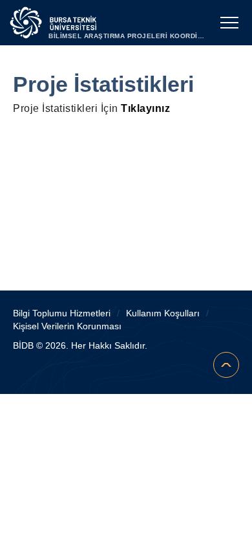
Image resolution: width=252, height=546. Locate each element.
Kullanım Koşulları (163, 313)
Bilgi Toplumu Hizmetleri (61, 313)
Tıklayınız (145, 108)
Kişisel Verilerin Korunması (67, 326)
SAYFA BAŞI (226, 365)
